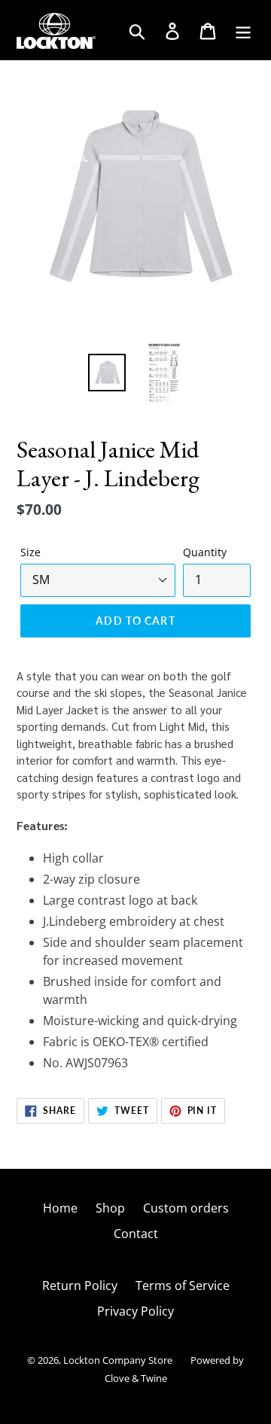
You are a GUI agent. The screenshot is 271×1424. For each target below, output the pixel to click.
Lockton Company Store (117, 1360)
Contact (136, 1233)
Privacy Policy (135, 1311)
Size (30, 552)
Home (60, 1208)
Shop (110, 1208)
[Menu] (244, 30)
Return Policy (79, 1285)
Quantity (205, 552)
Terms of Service (183, 1285)
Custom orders (186, 1208)
